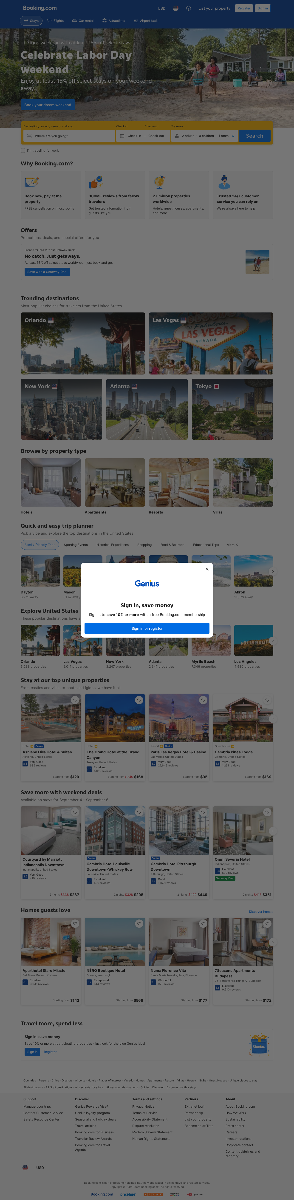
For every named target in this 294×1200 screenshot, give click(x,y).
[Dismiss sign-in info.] (207, 569)
